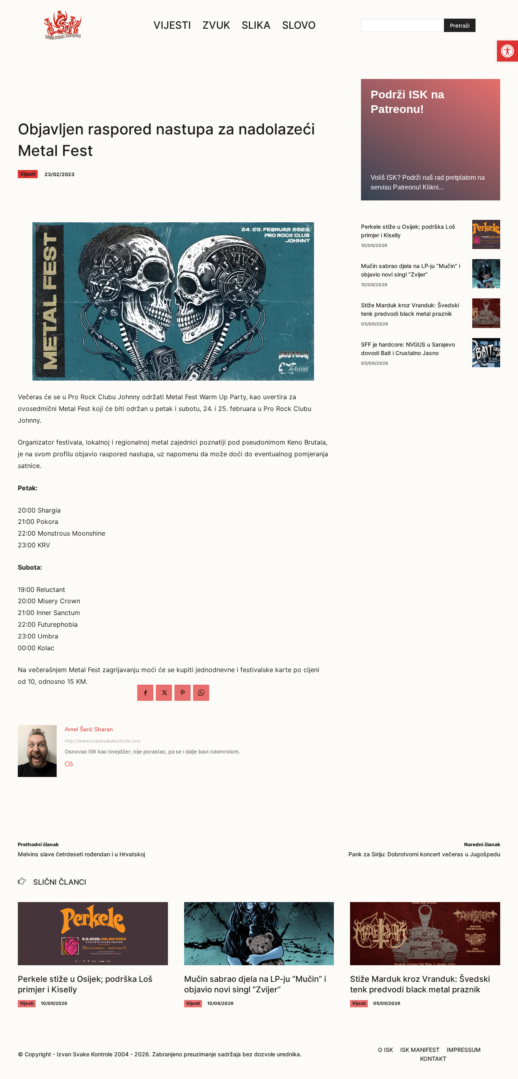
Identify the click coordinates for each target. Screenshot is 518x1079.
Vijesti (27, 174)
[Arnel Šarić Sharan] (37, 751)
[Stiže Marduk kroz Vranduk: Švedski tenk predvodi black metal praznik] (486, 313)
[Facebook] (145, 693)
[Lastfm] (69, 763)
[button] (507, 51)
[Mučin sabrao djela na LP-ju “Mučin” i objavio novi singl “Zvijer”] (486, 273)
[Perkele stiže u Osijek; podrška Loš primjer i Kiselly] (486, 234)
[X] (164, 693)
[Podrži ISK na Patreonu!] (430, 139)
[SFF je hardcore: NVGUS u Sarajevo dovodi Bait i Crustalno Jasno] (486, 352)
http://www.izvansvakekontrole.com (103, 741)
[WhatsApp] (201, 693)
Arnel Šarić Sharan (89, 729)
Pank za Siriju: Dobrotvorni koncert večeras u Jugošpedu (424, 854)
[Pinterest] (182, 693)
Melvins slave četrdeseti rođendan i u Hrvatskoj (81, 854)
